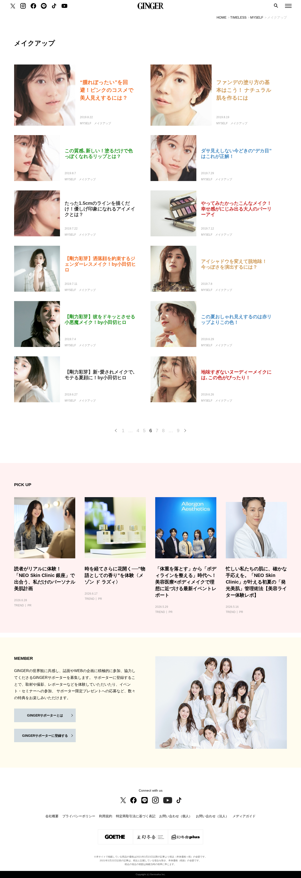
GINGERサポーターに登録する (45, 735)
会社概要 (52, 816)
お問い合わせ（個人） (175, 816)
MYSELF (256, 17)
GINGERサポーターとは (45, 715)
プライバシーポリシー (78, 816)
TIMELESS (238, 17)
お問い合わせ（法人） (212, 816)
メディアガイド (244, 816)
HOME (221, 17)
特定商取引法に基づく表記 (135, 816)
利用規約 (105, 816)
